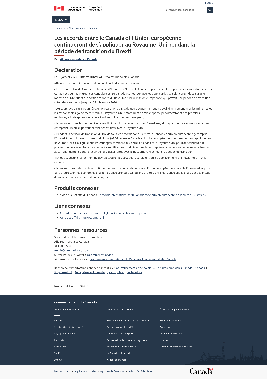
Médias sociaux (62, 371)
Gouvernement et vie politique (135, 268)
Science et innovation (171, 320)
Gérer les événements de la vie (176, 346)
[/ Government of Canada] (79, 8)
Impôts (58, 359)
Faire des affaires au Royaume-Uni (82, 217)
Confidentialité (144, 371)
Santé (57, 353)
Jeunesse (164, 340)
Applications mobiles (85, 371)
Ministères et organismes (120, 309)
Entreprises (60, 340)
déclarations (134, 272)
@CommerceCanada (99, 255)
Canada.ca (60, 28)
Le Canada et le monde (119, 353)
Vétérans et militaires (171, 333)
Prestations (60, 346)
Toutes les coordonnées (66, 309)
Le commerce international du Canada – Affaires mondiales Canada (133, 259)
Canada (200, 268)
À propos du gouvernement (174, 309)
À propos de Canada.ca (112, 371)
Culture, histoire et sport (120, 333)
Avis (131, 371)
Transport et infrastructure (121, 346)
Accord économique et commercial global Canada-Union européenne (104, 213)
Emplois (58, 320)
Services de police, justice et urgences (127, 340)
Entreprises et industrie (90, 272)
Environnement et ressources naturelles (128, 320)
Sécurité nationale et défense (122, 327)
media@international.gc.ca (71, 250)
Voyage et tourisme (64, 333)
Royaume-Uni (63, 272)
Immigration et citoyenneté (68, 327)
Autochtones (166, 327)
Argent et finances (116, 359)
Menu (62, 20)
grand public (115, 272)
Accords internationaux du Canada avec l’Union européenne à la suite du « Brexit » (153, 195)
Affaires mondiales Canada (83, 28)
